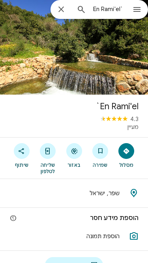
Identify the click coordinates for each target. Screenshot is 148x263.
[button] (74, 236)
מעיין (133, 127)
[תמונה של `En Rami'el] (74, 47)
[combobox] (107, 9)
